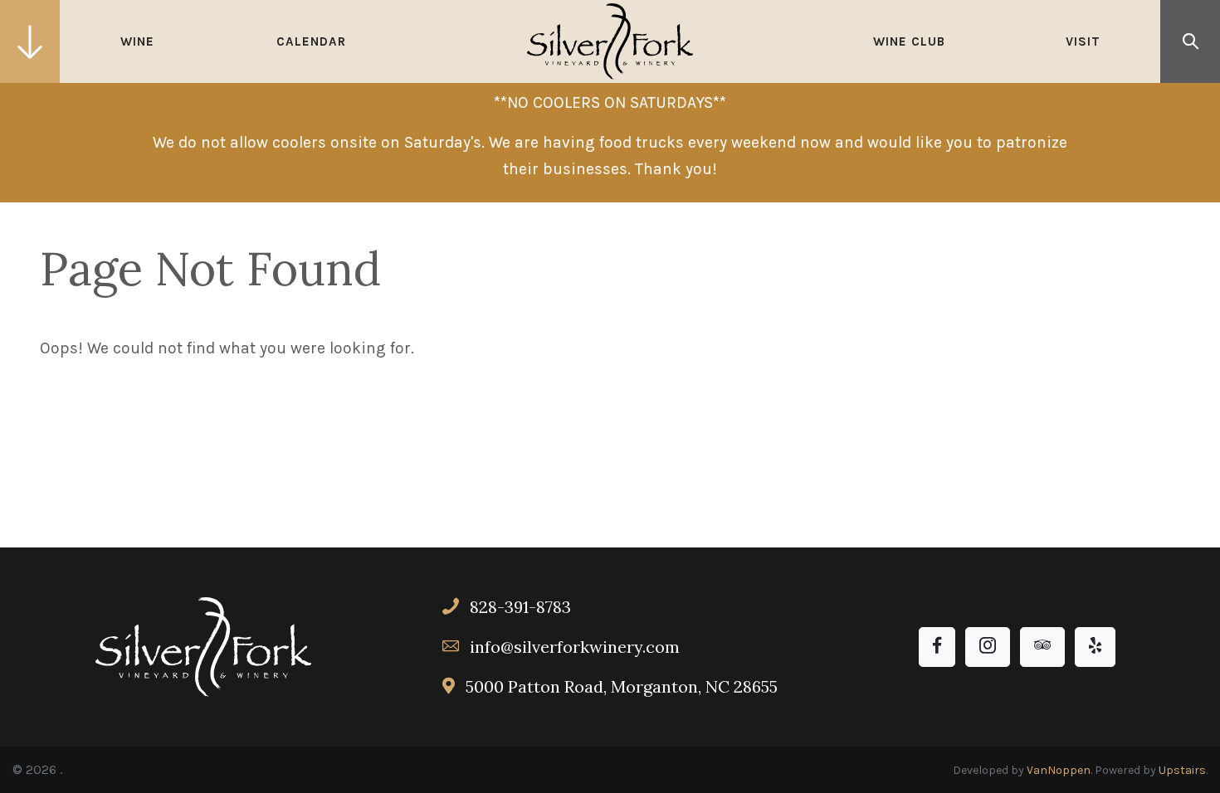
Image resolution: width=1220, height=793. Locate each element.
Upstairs (1182, 770)
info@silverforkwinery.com (575, 646)
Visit (1083, 41)
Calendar (311, 41)
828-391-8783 (518, 606)
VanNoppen (1059, 770)
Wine (137, 41)
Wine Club (909, 41)
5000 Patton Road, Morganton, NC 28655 (619, 686)
